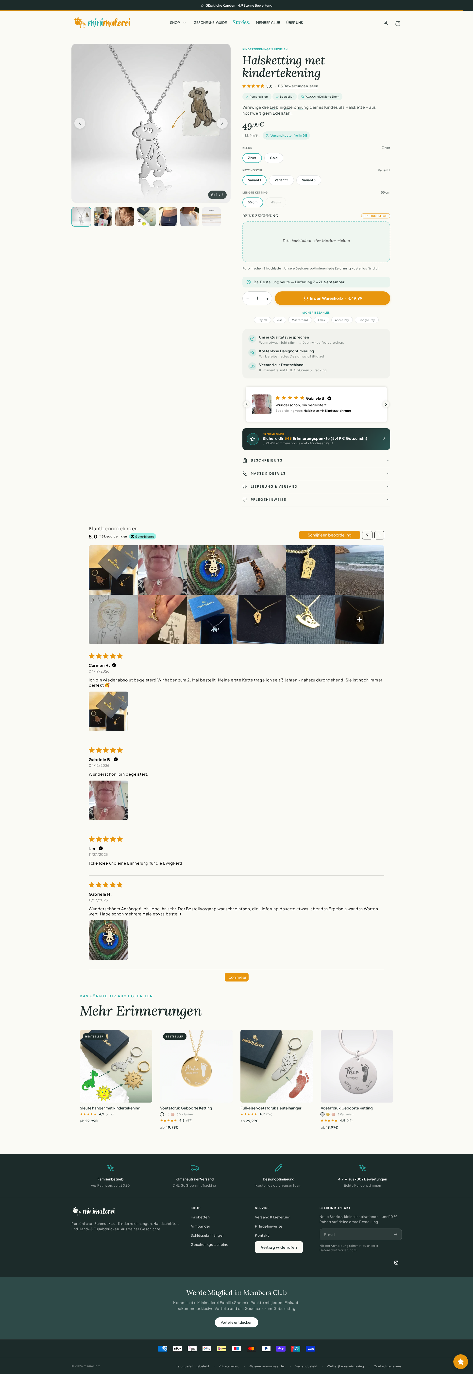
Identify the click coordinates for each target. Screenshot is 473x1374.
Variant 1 (254, 180)
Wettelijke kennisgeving (345, 1366)
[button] (179, 22)
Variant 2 (281, 180)
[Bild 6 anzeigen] (168, 217)
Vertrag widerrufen (279, 1247)
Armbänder (200, 1226)
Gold (274, 158)
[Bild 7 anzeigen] (190, 217)
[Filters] (367, 535)
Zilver (252, 158)
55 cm (252, 202)
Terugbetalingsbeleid (192, 1366)
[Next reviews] (386, 404)
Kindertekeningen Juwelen (265, 49)
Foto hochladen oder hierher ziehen (316, 240)
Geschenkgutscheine (210, 1244)
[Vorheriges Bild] (79, 123)
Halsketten (200, 1217)
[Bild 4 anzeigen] (125, 217)
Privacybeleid (229, 1366)
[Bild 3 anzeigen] (103, 217)
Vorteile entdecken (236, 1322)
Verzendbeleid (306, 1366)
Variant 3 (309, 180)
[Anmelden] (385, 22)
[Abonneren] (396, 1234)
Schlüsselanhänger (207, 1235)
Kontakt (262, 1235)
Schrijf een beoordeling (330, 534)
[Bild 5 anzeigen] (146, 217)
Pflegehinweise (268, 1226)
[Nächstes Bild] (222, 123)
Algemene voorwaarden (267, 1366)
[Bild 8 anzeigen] (211, 217)
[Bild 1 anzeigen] (81, 217)
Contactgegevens (388, 1366)
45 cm (276, 202)
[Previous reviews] (246, 404)
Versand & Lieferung (272, 1217)
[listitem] (113, 570)
